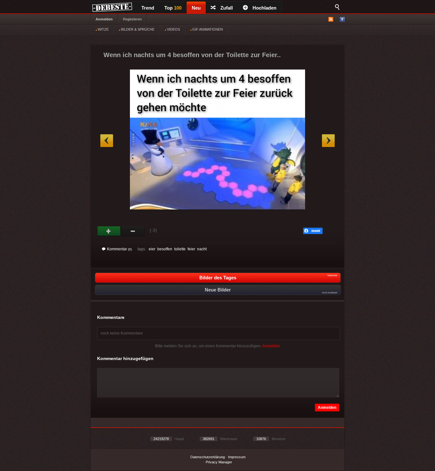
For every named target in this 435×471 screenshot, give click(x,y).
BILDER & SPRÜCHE (137, 29)
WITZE (103, 29)
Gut (109, 231)
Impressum (237, 457)
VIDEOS (173, 29)
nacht (202, 249)
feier (191, 249)
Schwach (133, 231)
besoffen (164, 249)
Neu (196, 8)
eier (152, 249)
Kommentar (119, 249)
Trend (147, 8)
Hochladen (264, 8)
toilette (180, 249)
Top (173, 8)
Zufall (226, 8)
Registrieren (132, 19)
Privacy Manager (219, 462)
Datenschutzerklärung (207, 457)
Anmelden (104, 19)
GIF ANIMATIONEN (207, 29)
